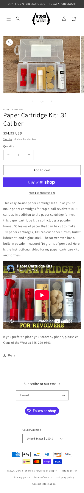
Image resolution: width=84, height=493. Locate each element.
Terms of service (43, 477)
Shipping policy (65, 477)
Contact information (44, 483)
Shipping (7, 139)
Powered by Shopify (47, 470)
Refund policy (69, 470)
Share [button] (12, 355)
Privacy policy (22, 477)
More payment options (42, 192)
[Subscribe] (63, 395)
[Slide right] (51, 101)
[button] (8, 18)
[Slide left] (32, 101)
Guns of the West (25, 470)
